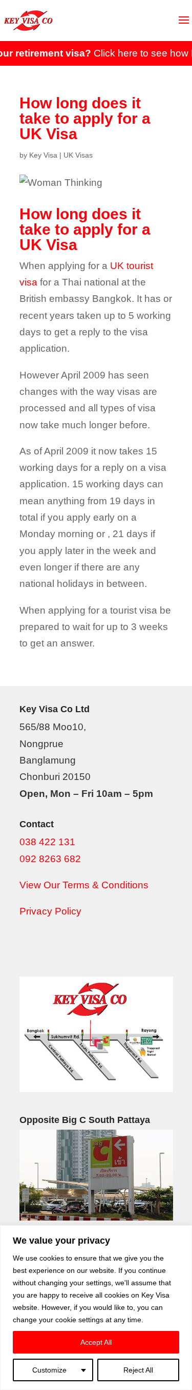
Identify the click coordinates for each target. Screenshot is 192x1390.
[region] (96, 1307)
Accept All (96, 1342)
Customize (49, 1370)
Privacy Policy (50, 911)
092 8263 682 (50, 858)
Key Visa (43, 155)
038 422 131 (47, 841)
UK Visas (78, 155)
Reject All (138, 1370)
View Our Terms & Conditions (83, 885)
